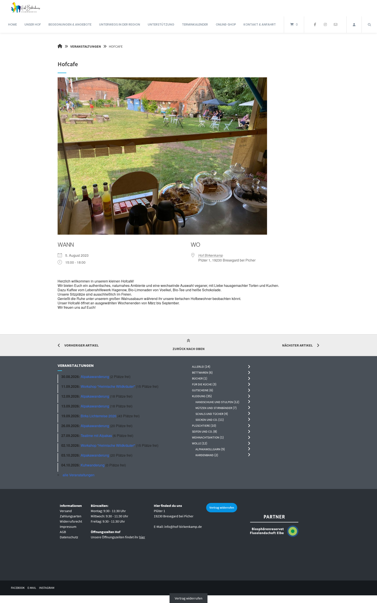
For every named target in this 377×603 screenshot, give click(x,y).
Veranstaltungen (85, 46)
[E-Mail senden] (335, 24)
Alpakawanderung (95, 376)
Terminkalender (195, 24)
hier (142, 537)
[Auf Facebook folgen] (315, 24)
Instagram (46, 588)
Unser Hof (32, 24)
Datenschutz (69, 537)
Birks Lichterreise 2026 (98, 415)
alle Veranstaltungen (78, 474)
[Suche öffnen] (369, 24)
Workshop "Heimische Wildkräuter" (108, 386)
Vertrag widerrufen (221, 507)
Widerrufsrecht (71, 521)
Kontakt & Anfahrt (259, 24)
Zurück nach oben (189, 349)
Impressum (68, 526)
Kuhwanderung (93, 465)
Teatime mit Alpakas (96, 435)
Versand (66, 511)
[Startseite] (25, 8)
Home (12, 24)
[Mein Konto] (354, 24)
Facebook (18, 588)
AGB (63, 532)
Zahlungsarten (70, 516)
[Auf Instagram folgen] (325, 24)
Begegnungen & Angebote (69, 24)
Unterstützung (161, 24)
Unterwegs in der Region (119, 24)
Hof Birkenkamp (210, 255)
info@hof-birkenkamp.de (183, 526)
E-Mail (31, 588)
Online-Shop (226, 24)
